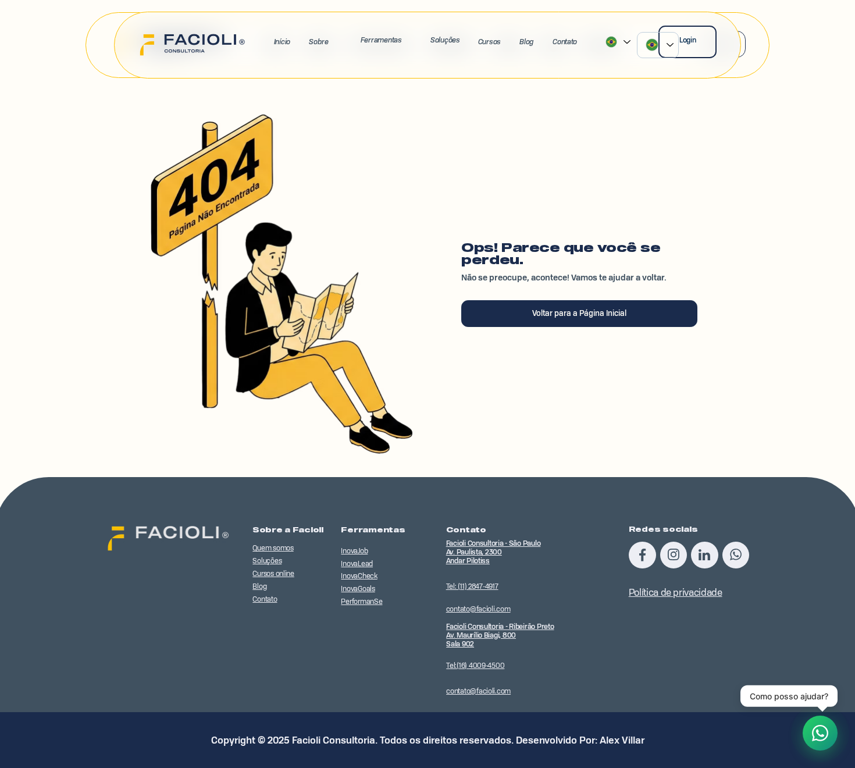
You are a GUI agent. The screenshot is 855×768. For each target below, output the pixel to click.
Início (282, 41)
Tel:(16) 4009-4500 (475, 665)
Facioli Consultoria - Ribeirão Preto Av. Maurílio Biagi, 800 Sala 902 (500, 635)
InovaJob (354, 550)
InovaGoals (358, 588)
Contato (565, 41)
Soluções (445, 39)
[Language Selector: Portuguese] (658, 45)
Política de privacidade (675, 592)
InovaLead (357, 563)
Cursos (489, 41)
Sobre (319, 41)
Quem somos (272, 547)
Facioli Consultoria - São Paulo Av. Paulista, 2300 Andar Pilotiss (493, 552)
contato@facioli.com (478, 609)
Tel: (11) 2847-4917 (472, 586)
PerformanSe (361, 601)
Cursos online (273, 573)
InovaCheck (359, 575)
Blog (526, 41)
